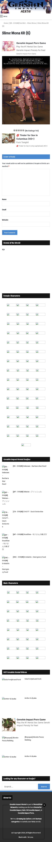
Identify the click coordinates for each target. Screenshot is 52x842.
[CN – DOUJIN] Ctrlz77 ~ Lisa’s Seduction (28, 511)
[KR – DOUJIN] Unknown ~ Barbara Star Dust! (29, 466)
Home (5, 23)
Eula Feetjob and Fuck (33, 679)
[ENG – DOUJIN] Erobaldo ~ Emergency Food (29, 557)
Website (5, 220)
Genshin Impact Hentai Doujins (16, 459)
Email (4, 209)
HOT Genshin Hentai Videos (15, 672)
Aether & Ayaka (30, 698)
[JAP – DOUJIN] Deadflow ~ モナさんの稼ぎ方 (30, 534)
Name (4, 199)
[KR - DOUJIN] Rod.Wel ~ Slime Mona (23, 23)
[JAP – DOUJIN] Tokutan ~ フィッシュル (27, 492)
